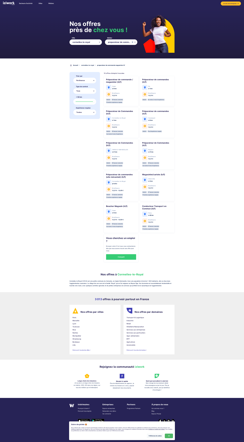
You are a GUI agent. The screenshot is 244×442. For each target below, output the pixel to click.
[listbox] (85, 42)
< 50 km (79, 97)
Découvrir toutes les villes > (82, 350)
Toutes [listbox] (79, 112)
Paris (74, 317)
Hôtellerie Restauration (135, 327)
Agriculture (131, 342)
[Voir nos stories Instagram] (168, 421)
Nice (74, 330)
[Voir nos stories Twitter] (164, 421)
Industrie (130, 321)
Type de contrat (82, 86)
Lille (74, 345)
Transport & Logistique (135, 317)
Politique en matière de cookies (156, 429)
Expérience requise (83, 108)
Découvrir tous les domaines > (137, 350)
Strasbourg (77, 339)
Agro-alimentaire (133, 336)
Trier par (79, 76)
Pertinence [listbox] (80, 80)
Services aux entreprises (136, 330)
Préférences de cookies (155, 436)
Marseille (76, 321)
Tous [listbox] (78, 91)
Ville (73, 38)
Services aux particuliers (136, 333)
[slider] (94, 102)
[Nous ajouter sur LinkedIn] (173, 421)
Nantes (75, 333)
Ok (169, 436)
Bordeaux (76, 342)
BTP (128, 339)
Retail (129, 324)
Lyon (74, 324)
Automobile (131, 345)
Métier (109, 38)
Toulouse (76, 327)
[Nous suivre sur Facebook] (160, 421)
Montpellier (77, 336)
